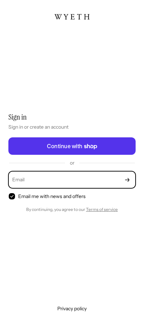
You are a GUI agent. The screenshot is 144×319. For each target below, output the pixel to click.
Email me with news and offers (52, 196)
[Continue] (127, 180)
